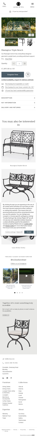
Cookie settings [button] (10, 232)
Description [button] (6, 98)
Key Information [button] (8, 103)
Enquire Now (12, 74)
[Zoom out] (29, 35)
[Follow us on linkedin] (3, 378)
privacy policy (10, 226)
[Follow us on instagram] (7, 378)
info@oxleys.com (9, 359)
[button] (32, 5)
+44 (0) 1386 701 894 (11, 363)
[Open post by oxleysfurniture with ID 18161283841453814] (26, 275)
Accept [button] (29, 232)
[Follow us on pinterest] (11, 378)
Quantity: (4, 63)
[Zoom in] (32, 35)
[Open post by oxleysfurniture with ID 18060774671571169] (10, 275)
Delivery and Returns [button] (11, 107)
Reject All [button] (19, 232)
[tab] (18, 98)
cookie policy (28, 224)
